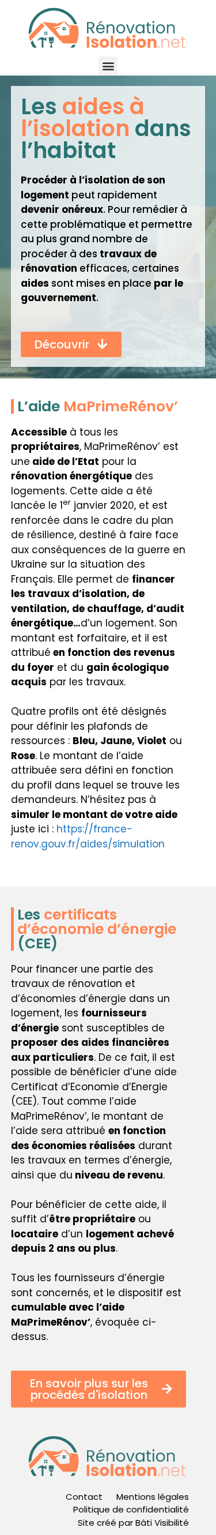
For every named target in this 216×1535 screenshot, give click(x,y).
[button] (108, 66)
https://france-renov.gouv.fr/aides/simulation (88, 836)
